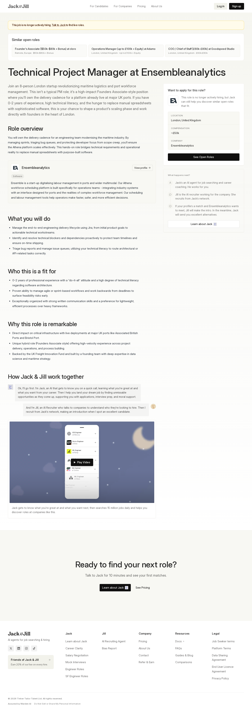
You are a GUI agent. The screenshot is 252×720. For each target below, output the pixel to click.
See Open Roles (203, 157)
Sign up (236, 6)
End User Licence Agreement (223, 669)
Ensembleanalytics (36, 168)
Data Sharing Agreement (220, 658)
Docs (178, 641)
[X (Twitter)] (11, 648)
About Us (144, 648)
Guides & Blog (184, 655)
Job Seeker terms (223, 641)
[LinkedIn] (19, 648)
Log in (220, 6)
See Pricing (143, 587)
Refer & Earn (146, 662)
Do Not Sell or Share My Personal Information (57, 703)
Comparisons (183, 662)
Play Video (83, 462)
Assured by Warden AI (19, 703)
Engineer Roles (74, 669)
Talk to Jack (58, 25)
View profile (140, 167)
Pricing (143, 641)
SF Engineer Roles (76, 676)
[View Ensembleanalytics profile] (15, 168)
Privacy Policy (220, 678)
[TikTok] (34, 648)
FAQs (178, 648)
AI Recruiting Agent (113, 641)
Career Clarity (74, 648)
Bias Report (109, 648)
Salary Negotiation (76, 655)
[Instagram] (26, 648)
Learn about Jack (201, 224)
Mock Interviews (75, 662)
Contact (144, 655)
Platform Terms (221, 648)
